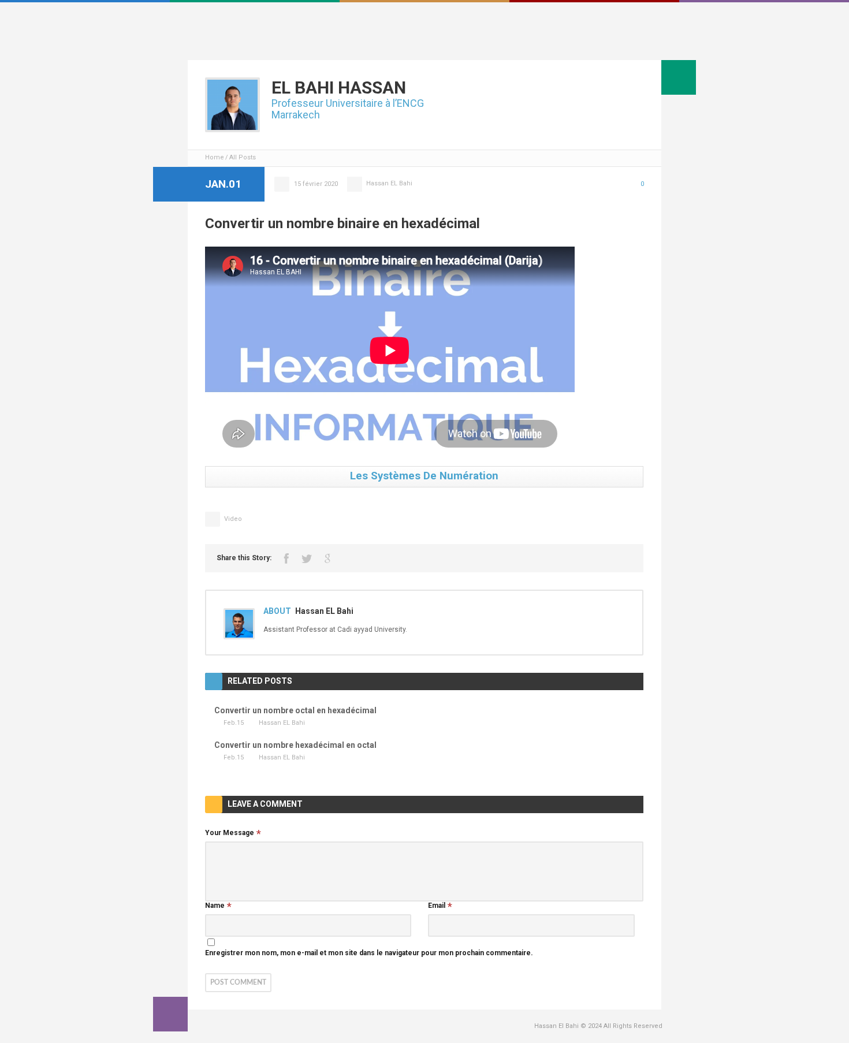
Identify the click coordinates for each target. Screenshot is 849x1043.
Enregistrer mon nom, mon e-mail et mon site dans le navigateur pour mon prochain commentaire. (369, 953)
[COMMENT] (170, 1014)
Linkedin (656, 43)
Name (215, 906)
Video (233, 519)
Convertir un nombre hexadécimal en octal (295, 745)
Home (214, 157)
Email (436, 906)
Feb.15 (234, 723)
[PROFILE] (678, 77)
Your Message (229, 833)
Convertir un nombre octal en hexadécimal (295, 710)
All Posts (242, 157)
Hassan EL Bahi (389, 183)
